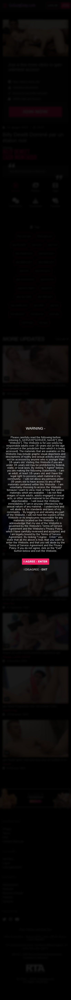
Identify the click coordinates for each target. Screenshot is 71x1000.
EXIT (44, 569)
